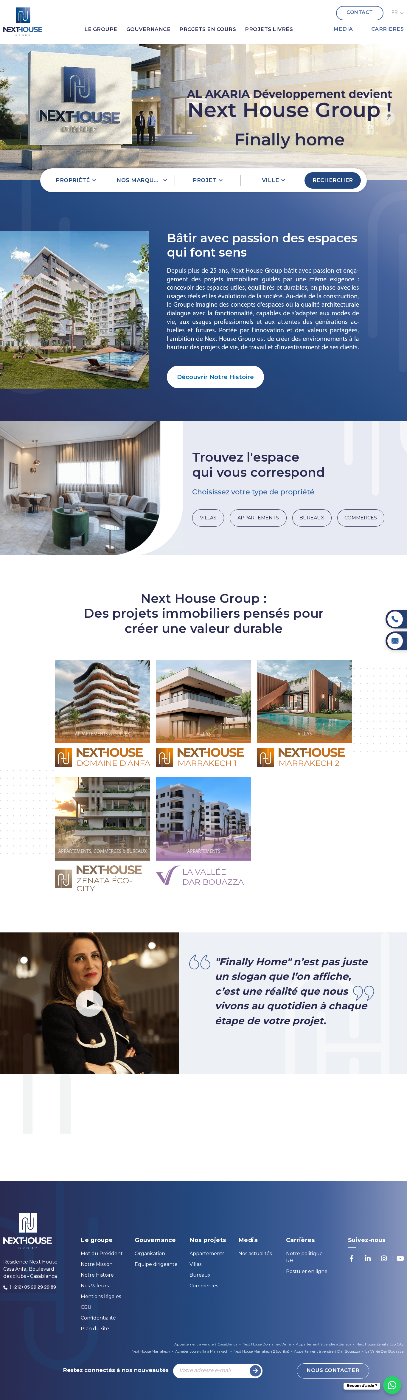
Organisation (150, 1254)
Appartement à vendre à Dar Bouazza (327, 1352)
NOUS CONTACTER (333, 1371)
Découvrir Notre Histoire (215, 377)
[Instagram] (384, 1258)
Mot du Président (102, 1254)
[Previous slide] (19, 118)
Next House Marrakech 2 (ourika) (261, 1352)
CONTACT (360, 13)
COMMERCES (360, 518)
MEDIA (343, 29)
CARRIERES (387, 29)
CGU (86, 1308)
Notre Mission (97, 1265)
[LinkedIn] (367, 1258)
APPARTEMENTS (258, 518)
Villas (195, 1265)
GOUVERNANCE (148, 30)
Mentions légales (101, 1297)
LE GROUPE (100, 30)
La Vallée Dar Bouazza (384, 1352)
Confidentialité (98, 1318)
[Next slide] (388, 118)
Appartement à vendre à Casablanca (205, 1345)
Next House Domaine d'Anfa (267, 1345)
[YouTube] (400, 1258)
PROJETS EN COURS (207, 30)
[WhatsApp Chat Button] (392, 1385)
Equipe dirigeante (156, 1265)
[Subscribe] (255, 1370)
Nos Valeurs (95, 1286)
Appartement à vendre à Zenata (323, 1345)
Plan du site (95, 1329)
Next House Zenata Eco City (380, 1345)
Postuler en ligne (306, 1272)
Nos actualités (255, 1254)
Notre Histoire (97, 1276)
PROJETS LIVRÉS (269, 30)
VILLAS (208, 518)
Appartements (206, 1254)
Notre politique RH (304, 1257)
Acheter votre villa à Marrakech (202, 1352)
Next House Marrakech (151, 1352)
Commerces (203, 1286)
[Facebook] (351, 1258)
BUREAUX (311, 518)
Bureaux (200, 1276)
